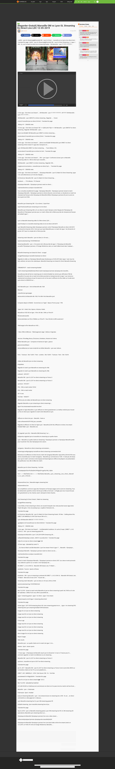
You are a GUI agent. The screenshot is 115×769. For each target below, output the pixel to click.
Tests (61, 1)
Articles (85, 26)
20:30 (88, 32)
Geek (47, 1)
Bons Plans (69, 1)
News (90, 26)
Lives (93, 26)
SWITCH (85, 1)
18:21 (88, 51)
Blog (18, 23)
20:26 (88, 44)
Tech (40, 1)
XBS (81, 1)
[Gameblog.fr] (22, 1)
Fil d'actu (81, 26)
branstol (25, 30)
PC (76, 1)
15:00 (88, 56)
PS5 (78, 1)
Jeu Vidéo (33, 1)
